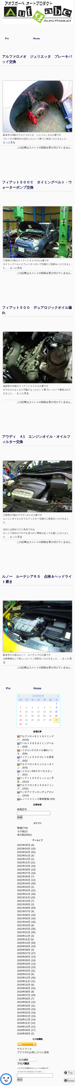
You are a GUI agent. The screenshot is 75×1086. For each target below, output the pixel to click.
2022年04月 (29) (26, 883)
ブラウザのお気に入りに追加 (33, 1052)
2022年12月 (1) (25, 859)
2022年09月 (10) (26, 869)
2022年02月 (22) (26, 890)
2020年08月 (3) (25, 949)
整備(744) (22, 827)
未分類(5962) (24, 834)
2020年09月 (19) (26, 946)
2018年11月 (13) (26, 1023)
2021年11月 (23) (26, 897)
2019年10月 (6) (25, 984)
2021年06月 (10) (26, 915)
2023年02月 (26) (26, 852)
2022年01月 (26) (26, 894)
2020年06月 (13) (26, 956)
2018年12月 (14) (26, 1019)
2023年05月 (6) (25, 845)
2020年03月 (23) (26, 967)
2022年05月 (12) (26, 880)
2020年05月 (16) (26, 960)
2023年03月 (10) (26, 848)
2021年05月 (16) (26, 918)
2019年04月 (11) (26, 1005)
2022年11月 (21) (26, 862)
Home (36, 38)
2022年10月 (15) (26, 866)
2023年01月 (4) (25, 855)
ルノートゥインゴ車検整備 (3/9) (37, 799)
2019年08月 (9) (25, 991)
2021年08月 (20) (26, 907)
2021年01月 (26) (26, 932)
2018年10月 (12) (26, 1026)
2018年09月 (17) (26, 1030)
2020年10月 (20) (26, 942)
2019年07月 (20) (26, 995)
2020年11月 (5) (25, 939)
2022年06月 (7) (25, 876)
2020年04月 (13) (26, 963)
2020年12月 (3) (25, 935)
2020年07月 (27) (26, 953)
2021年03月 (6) (25, 925)
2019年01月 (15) (26, 1016)
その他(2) (22, 831)
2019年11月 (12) (26, 981)
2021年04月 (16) (26, 921)
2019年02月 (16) (26, 1012)
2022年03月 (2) (25, 886)
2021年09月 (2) (25, 904)
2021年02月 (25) (26, 928)
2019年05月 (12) (26, 1002)
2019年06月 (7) (25, 998)
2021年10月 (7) (25, 901)
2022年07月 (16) (26, 873)
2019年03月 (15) (26, 1009)
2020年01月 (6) (25, 974)
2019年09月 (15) (26, 988)
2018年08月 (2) (25, 1033)
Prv (7, 38)
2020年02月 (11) (26, 970)
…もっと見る (15, 267)
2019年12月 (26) (26, 977)
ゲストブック (24, 1048)
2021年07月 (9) (25, 911)
